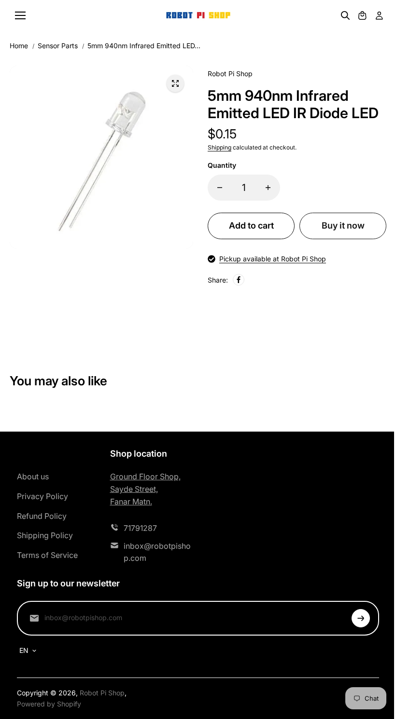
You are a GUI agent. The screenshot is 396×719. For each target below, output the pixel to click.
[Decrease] (220, 188)
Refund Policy (42, 516)
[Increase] (268, 188)
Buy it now (343, 225)
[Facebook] (238, 279)
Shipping (219, 147)
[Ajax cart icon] (362, 15)
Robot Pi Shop (102, 693)
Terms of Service (47, 555)
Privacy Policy (42, 496)
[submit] (361, 618)
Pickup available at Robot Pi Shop (272, 259)
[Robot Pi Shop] (198, 16)
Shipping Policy (45, 535)
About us (33, 476)
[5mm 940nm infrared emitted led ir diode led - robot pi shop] (175, 83)
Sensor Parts (58, 45)
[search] (345, 15)
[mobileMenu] (20, 15)
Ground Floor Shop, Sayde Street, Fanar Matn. (145, 489)
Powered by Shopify (49, 704)
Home (19, 45)
